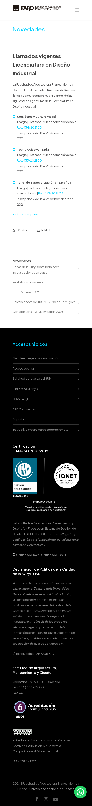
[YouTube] (55, 799)
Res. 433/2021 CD (29, 160)
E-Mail (45, 230)
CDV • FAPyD (21, 399)
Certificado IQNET (53, 555)
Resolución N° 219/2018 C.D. (35, 653)
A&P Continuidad (24, 409)
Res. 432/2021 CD (50, 193)
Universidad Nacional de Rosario (52, 789)
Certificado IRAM (27, 555)
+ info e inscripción (26, 214)
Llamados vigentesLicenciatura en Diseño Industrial (41, 64)
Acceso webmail (24, 368)
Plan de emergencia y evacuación (36, 358)
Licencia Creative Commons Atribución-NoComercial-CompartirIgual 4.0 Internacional (41, 745)
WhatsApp (24, 230)
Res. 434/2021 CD (29, 127)
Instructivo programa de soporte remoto (41, 429)
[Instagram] (46, 799)
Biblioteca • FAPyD (25, 389)
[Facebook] (36, 799)
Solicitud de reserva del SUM (32, 378)
